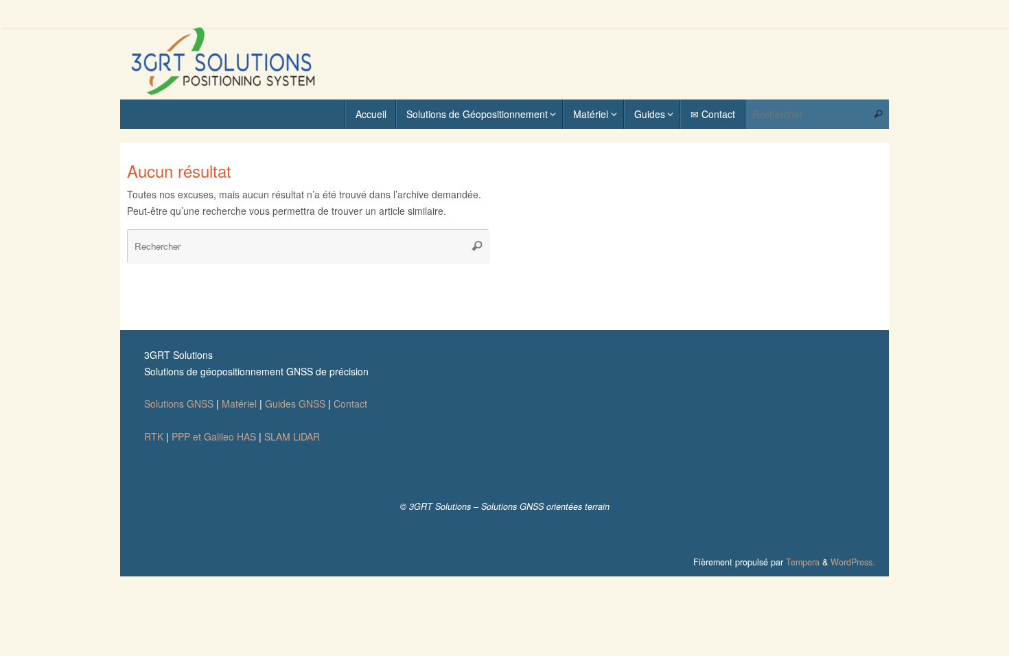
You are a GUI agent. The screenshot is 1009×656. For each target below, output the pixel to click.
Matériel (239, 403)
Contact (350, 403)
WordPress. (853, 562)
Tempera (803, 562)
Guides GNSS (295, 403)
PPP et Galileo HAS (214, 436)
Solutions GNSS (178, 403)
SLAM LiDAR (292, 436)
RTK (153, 436)
